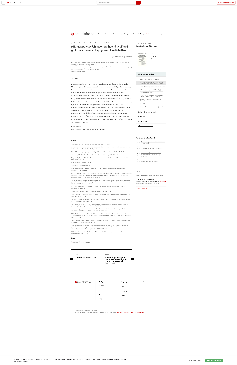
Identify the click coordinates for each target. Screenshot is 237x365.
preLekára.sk (10, 3)
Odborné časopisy (84, 43)
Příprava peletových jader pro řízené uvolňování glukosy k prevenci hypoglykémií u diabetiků (152, 83)
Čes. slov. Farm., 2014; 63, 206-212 (90, 69)
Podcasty (141, 34)
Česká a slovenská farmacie (97, 43)
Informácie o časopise (145, 126)
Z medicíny (102, 286)
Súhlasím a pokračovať (214, 360)
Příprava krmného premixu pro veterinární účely (152, 86)
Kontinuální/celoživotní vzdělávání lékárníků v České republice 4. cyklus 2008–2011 (151, 95)
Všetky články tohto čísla (146, 74)
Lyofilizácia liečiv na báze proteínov (86, 257)
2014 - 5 (108, 43)
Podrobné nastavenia (195, 360)
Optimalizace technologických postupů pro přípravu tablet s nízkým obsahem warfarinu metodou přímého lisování (117, 260)
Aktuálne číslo (142, 121)
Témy (120, 34)
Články (100, 34)
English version (118, 56)
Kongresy (127, 34)
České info (129, 56)
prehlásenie (119, 312)
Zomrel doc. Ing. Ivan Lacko (147, 103)
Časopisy (108, 34)
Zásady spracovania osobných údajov (134, 312)
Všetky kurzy (140, 189)
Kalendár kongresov (159, 34)
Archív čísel (142, 117)
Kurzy (114, 34)
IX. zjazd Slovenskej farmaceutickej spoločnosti (152, 106)
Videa (134, 34)
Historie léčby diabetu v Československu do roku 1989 (151, 100)
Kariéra (148, 34)
